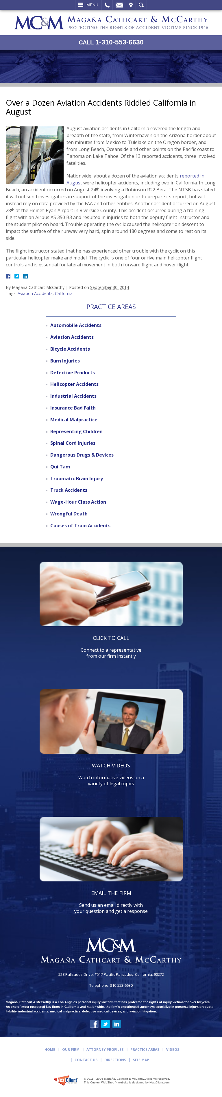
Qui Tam (60, 467)
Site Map (141, 1059)
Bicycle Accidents (70, 349)
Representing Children (76, 431)
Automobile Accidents (75, 325)
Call (107, 5)
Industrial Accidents (73, 396)
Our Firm (70, 1049)
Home (50, 1049)
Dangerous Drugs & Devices (82, 455)
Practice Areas (144, 1049)
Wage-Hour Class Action (78, 502)
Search (141, 5)
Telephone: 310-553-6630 (111, 985)
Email (119, 5)
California (64, 293)
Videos (172, 1049)
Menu (92, 5)
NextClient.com (159, 1082)
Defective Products (72, 372)
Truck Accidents (68, 490)
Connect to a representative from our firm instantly (111, 646)
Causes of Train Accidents (80, 525)
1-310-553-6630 (111, 42)
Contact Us (86, 1059)
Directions (115, 1059)
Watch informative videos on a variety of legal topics (111, 774)
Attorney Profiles (104, 1049)
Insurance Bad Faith (73, 408)
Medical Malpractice (73, 419)
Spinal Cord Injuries (72, 443)
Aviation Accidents (35, 293)
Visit (131, 5)
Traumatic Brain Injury (76, 478)
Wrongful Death (69, 514)
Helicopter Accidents (74, 384)
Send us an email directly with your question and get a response (111, 901)
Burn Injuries (65, 361)
